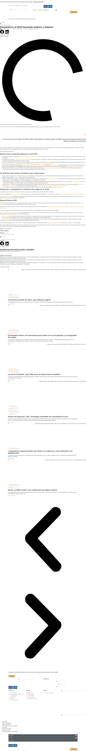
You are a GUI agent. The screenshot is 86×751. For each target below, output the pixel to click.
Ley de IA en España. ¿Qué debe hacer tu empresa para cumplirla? (34, 374)
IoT (47, 194)
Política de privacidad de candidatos (9, 725)
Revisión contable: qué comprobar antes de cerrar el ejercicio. (13, 261)
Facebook (49, 222)
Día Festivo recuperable (53, 178)
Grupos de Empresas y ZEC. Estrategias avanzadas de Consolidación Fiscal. (38, 417)
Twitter (53, 222)
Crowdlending (54, 165)
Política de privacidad (6, 723)
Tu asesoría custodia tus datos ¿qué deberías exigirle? (29, 300)
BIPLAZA (3, 236)
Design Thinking (6, 219)
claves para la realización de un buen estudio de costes (41, 163)
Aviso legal (4, 721)
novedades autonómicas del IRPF (21, 159)
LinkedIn (58, 222)
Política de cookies (6, 724)
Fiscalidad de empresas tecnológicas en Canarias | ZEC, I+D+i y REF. (14, 264)
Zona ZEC (11, 414)
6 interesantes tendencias (16, 194)
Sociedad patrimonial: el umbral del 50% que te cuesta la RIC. (13, 258)
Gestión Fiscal (12, 408)
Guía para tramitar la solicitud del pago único (33, 165)
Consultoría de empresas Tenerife (8, 239)
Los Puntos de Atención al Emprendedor (52, 167)
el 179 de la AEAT (76, 181)
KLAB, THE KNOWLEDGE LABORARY (8, 212)
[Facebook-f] (45, 6)
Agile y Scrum (5, 216)
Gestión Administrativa (13, 369)
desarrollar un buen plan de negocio (75, 166)
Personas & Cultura (13, 332)
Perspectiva (13, 18)
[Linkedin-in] (50, 6)
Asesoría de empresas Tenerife (7, 234)
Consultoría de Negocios (6, 25)
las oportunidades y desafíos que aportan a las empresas (71, 194)
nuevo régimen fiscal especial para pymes (28, 156)
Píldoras (3, 22)
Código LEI (17, 177)
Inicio (9, 18)
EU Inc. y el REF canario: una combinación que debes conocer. (32, 490)
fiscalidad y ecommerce (58, 187)
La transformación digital (5, 196)
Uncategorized (12, 406)
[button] (35, 10)
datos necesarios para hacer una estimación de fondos (14, 163)
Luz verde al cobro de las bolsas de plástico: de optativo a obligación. (52, 185)
